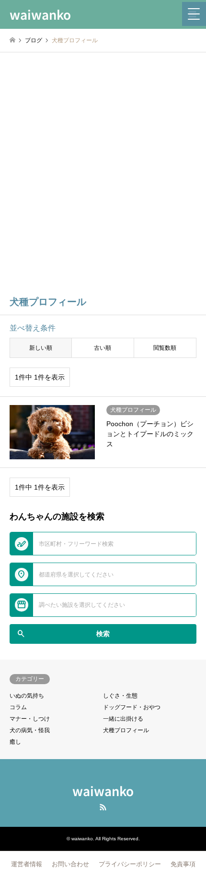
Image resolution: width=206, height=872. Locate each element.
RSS (103, 807)
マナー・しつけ (30, 718)
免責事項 (183, 864)
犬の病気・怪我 (30, 730)
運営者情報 (26, 864)
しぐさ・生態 (120, 695)
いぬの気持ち (27, 695)
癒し (15, 741)
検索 (63, 633)
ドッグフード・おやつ (131, 707)
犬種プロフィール (126, 730)
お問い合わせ (70, 864)
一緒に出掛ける (123, 718)
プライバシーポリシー (130, 864)
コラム (18, 707)
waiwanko (103, 790)
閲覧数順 (164, 347)
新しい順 (40, 347)
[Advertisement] (103, 179)
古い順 (102, 347)
